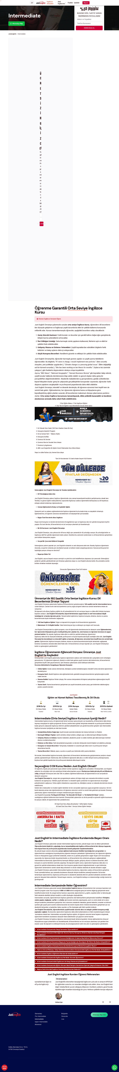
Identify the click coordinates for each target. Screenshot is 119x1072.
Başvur (86, 3)
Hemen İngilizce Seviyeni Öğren (50, 319)
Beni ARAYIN (41, 224)
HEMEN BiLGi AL (89, 28)
